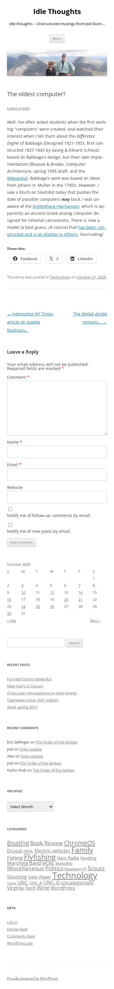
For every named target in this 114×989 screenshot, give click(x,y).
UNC (23, 882)
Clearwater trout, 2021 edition (33, 700)
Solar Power (39, 877)
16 (9, 599)
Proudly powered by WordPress (32, 978)
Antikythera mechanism (56, 206)
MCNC (48, 863)
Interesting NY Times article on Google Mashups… (30, 322)
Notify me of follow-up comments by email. (49, 515)
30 (9, 613)
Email (14, 464)
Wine (43, 887)
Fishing (15, 857)
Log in (12, 922)
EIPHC (28, 851)
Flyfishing (40, 857)
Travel (11, 883)
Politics (54, 868)
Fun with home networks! (29, 679)
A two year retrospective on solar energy (42, 693)
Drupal (14, 851)
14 (80, 592)
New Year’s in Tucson (25, 686)
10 (23, 592)
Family (82, 850)
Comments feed (21, 936)
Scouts (96, 868)
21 (80, 599)
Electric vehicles (52, 850)
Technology (60, 277)
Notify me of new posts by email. (39, 531)
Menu (57, 38)
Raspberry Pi (76, 869)
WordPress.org (20, 943)
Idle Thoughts (57, 11)
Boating (18, 842)
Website (15, 487)
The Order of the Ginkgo (56, 742)
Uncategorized (77, 882)
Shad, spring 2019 (22, 707)
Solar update (31, 749)
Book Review (46, 843)
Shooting (17, 877)
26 (52, 606)
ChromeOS (79, 842)
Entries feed (17, 929)
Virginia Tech (21, 887)
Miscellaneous (25, 868)
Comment (18, 377)
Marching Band (24, 863)
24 (23, 606)
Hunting (88, 858)
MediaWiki (64, 863)
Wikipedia (16, 178)
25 (38, 606)
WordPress (63, 888)
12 (52, 592)
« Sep (11, 620)
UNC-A (35, 883)
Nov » (95, 620)
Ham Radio (68, 858)
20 (66, 599)
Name (14, 442)
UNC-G (51, 882)
